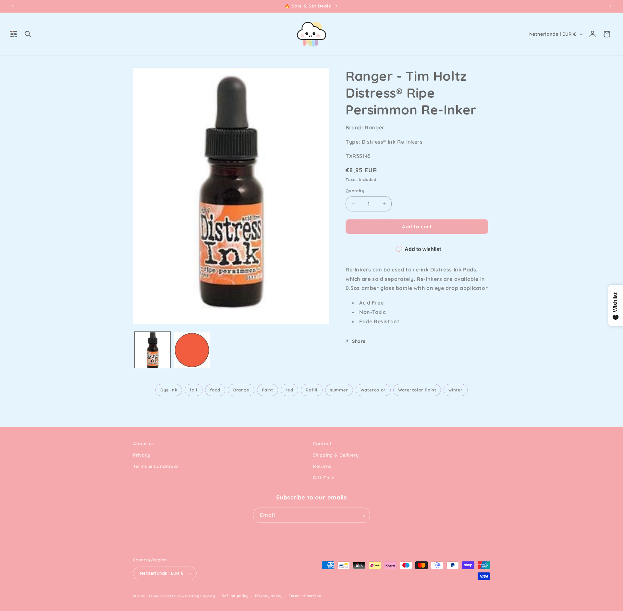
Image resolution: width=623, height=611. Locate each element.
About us (143, 444)
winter (455, 389)
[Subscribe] (362, 515)
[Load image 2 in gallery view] (192, 350)
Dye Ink (168, 389)
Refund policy (235, 595)
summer (339, 389)
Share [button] (359, 341)
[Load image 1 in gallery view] (153, 350)
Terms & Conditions (156, 466)
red (289, 389)
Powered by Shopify (196, 596)
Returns (322, 466)
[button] (13, 34)
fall (193, 389)
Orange (241, 389)
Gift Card (324, 478)
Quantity (355, 190)
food (215, 389)
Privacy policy (269, 595)
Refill (312, 389)
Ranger (375, 127)
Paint (267, 389)
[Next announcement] (610, 6)
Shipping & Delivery (336, 455)
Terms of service (305, 595)
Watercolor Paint (417, 389)
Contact (322, 444)
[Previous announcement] (13, 6)
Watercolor (373, 389)
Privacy (141, 455)
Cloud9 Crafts (162, 596)
